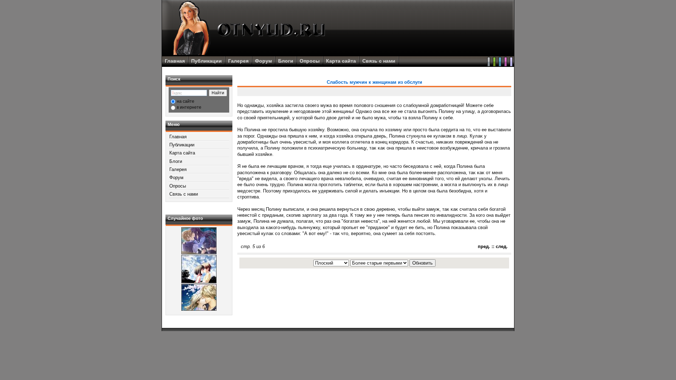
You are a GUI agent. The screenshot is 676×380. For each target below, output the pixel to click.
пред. (484, 246)
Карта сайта (341, 61)
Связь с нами (378, 61)
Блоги (285, 61)
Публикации (206, 61)
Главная (175, 61)
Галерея (238, 61)
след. (502, 246)
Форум (263, 61)
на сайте (185, 101)
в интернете (189, 107)
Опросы (310, 61)
